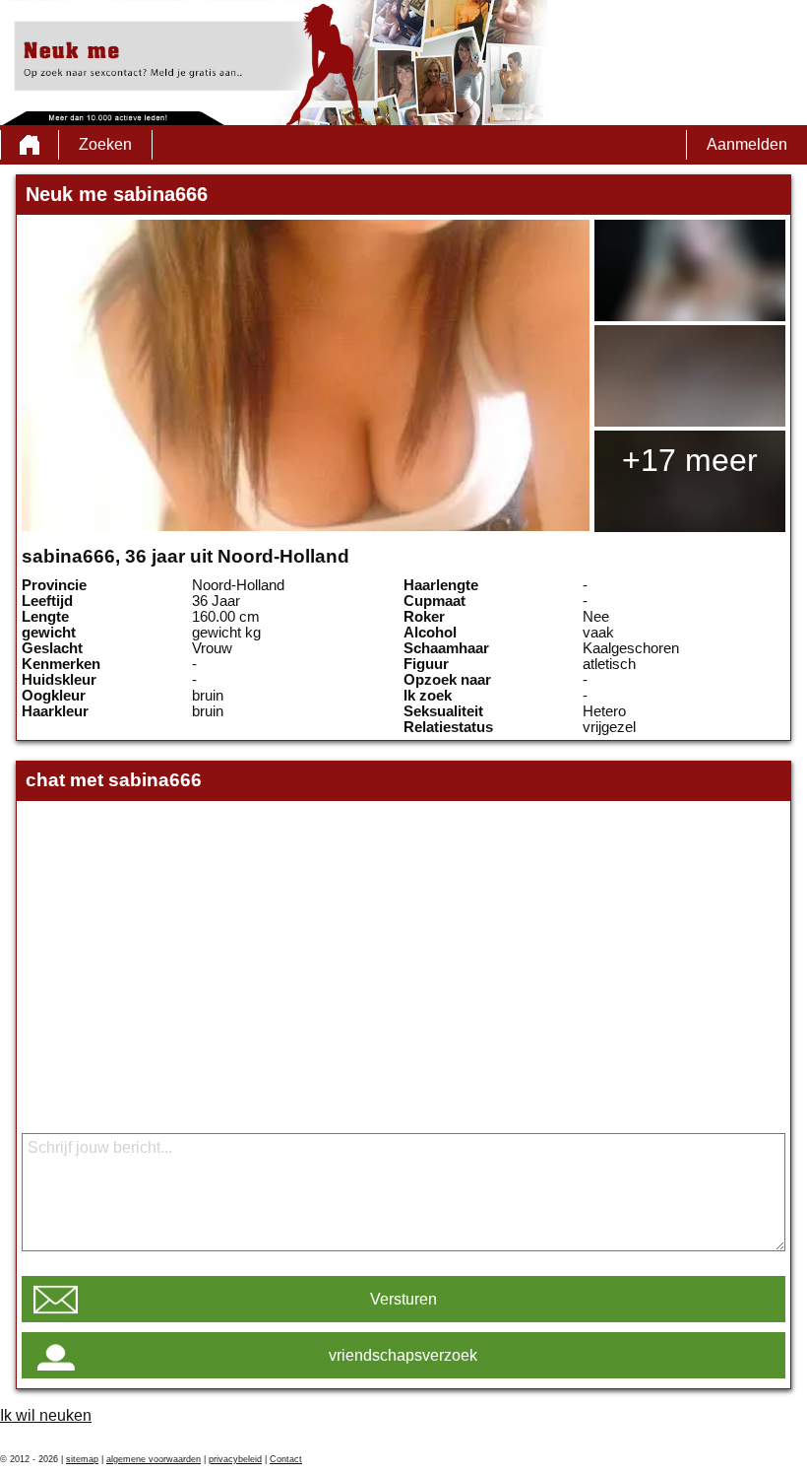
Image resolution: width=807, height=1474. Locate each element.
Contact (286, 1459)
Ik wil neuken (46, 1415)
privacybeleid (235, 1459)
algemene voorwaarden (153, 1459)
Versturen (403, 1299)
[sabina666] (305, 375)
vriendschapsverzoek (403, 1355)
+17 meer (690, 460)
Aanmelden (747, 144)
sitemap (82, 1459)
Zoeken (105, 144)
